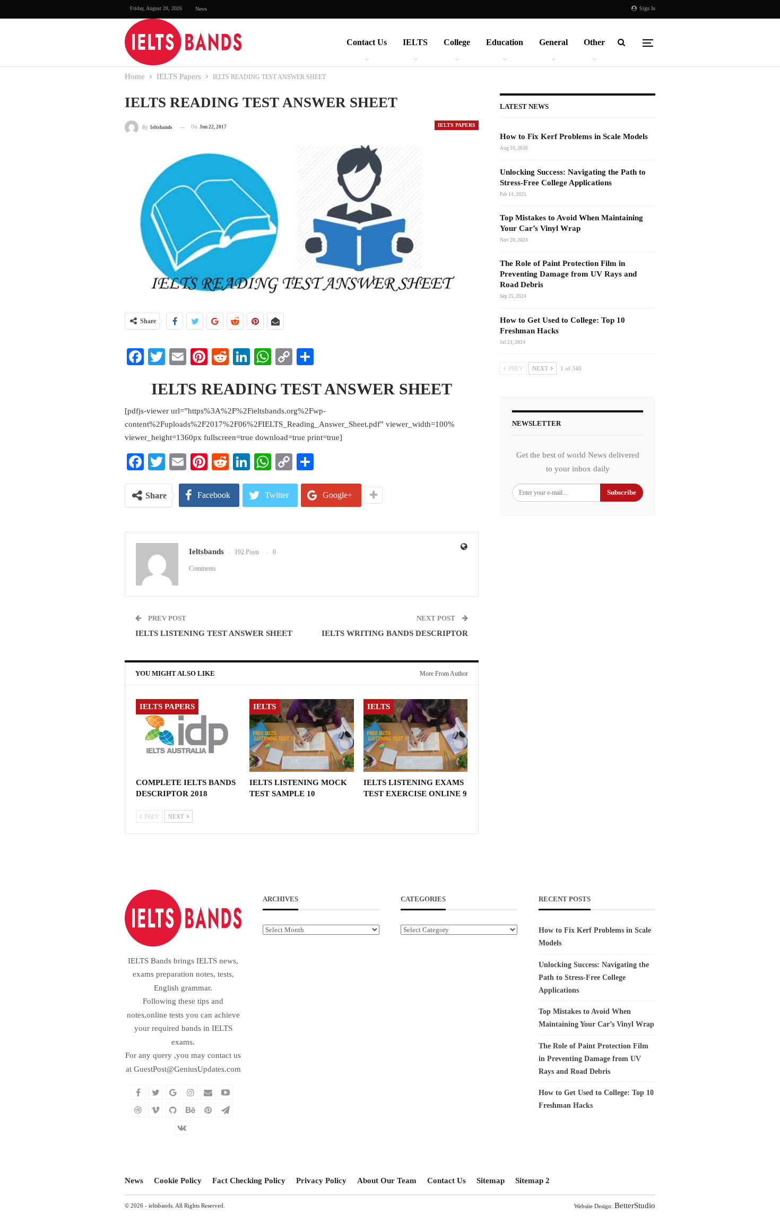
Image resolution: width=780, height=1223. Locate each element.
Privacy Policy (321, 1180)
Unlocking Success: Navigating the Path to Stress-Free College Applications (594, 977)
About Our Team (387, 1180)
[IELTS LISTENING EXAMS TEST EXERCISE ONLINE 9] (415, 735)
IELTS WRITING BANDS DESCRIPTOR (395, 633)
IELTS (415, 42)
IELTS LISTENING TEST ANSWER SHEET (213, 633)
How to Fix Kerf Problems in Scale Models (574, 136)
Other (594, 42)
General (553, 42)
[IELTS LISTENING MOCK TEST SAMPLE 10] (301, 735)
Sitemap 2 (532, 1180)
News (201, 9)
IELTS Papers (456, 125)
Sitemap (490, 1180)
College (457, 42)
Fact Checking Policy (248, 1180)
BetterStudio (634, 1205)
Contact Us (366, 42)
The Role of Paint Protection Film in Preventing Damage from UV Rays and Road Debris (568, 274)
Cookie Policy (178, 1180)
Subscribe (621, 492)
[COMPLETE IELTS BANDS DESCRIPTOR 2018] (188, 735)
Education (504, 42)
